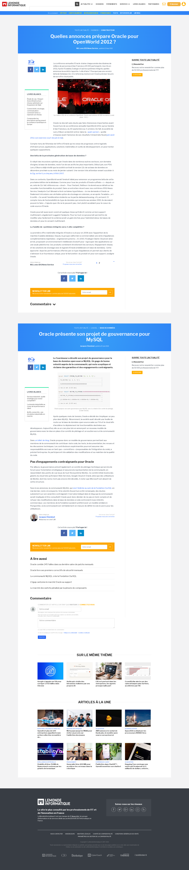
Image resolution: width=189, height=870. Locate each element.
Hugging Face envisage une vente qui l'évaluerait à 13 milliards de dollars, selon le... (137, 766)
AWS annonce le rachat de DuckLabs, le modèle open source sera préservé (107, 733)
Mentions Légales (83, 834)
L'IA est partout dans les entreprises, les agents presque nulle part (106, 684)
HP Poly (63, 13)
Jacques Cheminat (47, 517)
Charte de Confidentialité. (53, 616)
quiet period (93, 132)
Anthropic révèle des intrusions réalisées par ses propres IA (78, 684)
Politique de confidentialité (70, 632)
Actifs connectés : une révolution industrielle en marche (36, 414)
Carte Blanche (75, 13)
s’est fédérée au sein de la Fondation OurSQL (92, 488)
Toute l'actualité (82, 30)
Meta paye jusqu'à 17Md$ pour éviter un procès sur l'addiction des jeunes (79, 733)
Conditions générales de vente (127, 834)
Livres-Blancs (139, 4)
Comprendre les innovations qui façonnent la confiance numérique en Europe (36, 121)
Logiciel (94, 328)
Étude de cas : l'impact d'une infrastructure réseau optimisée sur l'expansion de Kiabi (35, 102)
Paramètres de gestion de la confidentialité (94, 836)
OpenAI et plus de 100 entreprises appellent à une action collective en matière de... (49, 734)
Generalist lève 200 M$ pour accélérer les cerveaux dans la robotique (79, 766)
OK (110, 292)
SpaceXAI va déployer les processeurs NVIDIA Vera (135, 732)
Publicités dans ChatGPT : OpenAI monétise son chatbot (108, 765)
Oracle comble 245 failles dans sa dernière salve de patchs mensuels (61, 564)
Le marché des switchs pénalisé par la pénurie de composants (58, 588)
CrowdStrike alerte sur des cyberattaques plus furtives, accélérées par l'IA (137, 684)
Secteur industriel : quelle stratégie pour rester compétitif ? (36, 398)
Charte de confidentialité (103, 834)
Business (95, 30)
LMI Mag (137, 13)
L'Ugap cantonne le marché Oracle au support (51, 582)
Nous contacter (56, 834)
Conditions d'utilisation (84, 632)
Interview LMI (126, 13)
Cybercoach (105, 13)
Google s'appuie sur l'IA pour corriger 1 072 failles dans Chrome (49, 684)
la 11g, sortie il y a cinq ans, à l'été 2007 (47, 173)
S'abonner (174, 4)
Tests (115, 13)
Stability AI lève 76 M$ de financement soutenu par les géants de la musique (49, 766)
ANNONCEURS (70, 834)
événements (111, 4)
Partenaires (153, 4)
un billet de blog (42, 440)
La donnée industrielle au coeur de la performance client (36, 406)
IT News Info (74, 816)
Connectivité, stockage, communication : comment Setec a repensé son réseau (36, 112)
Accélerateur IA (91, 13)
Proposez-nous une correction (72, 264)
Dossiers (100, 4)
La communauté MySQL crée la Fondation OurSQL (53, 576)
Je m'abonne (137, 75)
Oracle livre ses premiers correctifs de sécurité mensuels (56, 570)
